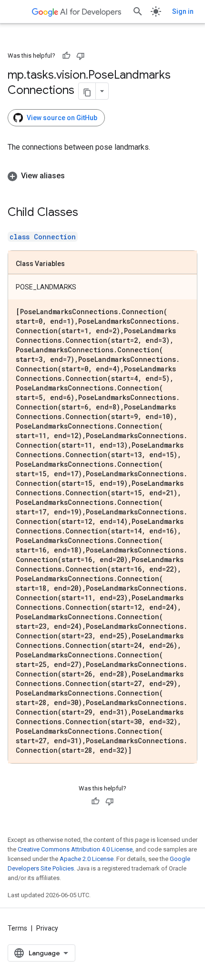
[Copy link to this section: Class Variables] (74, 264)
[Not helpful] (80, 56)
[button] (102, 176)
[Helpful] (66, 56)
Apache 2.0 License (86, 858)
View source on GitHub (62, 118)
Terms (17, 928)
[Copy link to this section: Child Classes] (87, 213)
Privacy (47, 928)
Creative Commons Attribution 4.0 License (75, 849)
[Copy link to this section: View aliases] (74, 176)
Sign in (183, 11)
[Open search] (138, 11)
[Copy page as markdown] (87, 91)
